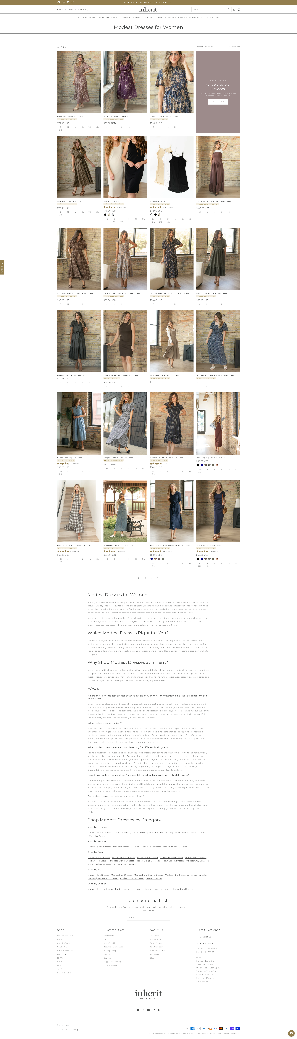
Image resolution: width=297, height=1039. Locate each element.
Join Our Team (156, 947)
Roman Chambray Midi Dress (69, 458)
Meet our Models (157, 951)
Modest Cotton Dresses (132, 878)
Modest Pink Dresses (195, 857)
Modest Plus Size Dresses (100, 889)
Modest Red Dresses (98, 861)
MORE (60, 965)
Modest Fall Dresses (151, 847)
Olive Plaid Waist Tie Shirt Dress (70, 201)
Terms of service (201, 1033)
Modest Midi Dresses (121, 875)
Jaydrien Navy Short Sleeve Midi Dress (166, 458)
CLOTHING (62, 947)
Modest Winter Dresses (175, 847)
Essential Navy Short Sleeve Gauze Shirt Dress (170, 545)
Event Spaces (156, 943)
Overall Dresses (154, 878)
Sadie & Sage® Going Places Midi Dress (120, 375)
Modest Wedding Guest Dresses (130, 832)
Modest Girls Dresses (182, 889)
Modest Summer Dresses (126, 847)
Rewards (61, 9)
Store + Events (156, 940)
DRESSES (61, 954)
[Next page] (165, 578)
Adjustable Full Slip (158, 201)
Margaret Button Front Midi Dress (118, 458)
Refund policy (175, 1033)
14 (158, 578)
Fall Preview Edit (65, 936)
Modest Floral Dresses (124, 864)
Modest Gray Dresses (197, 861)
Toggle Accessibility (112, 962)
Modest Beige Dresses (147, 861)
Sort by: (199, 47)
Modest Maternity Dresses (128, 889)
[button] (101, 17)
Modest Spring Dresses (99, 847)
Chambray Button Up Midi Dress (164, 116)
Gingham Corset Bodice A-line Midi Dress (75, 293)
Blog (70, 9)
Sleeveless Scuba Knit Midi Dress (164, 375)
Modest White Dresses (123, 857)
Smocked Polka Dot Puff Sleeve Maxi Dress (215, 375)
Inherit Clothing (161, 1033)
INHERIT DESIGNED (66, 951)
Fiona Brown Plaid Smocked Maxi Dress (74, 545)
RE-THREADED (64, 973)
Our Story (154, 936)
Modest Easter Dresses (160, 832)
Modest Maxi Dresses (98, 875)
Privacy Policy (109, 951)
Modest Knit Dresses (107, 878)
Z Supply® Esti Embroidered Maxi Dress (213, 201)
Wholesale (155, 954)
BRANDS (61, 962)
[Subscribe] (167, 918)
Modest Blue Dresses (147, 857)
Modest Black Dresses (99, 857)
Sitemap (107, 954)
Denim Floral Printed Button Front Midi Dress (169, 293)
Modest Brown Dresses (122, 861)
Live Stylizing (82, 9)
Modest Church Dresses (100, 832)
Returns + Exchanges (113, 947)
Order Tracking (110, 943)
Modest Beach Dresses (185, 832)
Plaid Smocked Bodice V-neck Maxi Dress (121, 293)
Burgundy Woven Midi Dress (115, 116)
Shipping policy (216, 1033)
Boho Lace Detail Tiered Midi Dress (211, 293)
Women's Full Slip (111, 201)
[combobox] (211, 9)
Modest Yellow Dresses (99, 864)
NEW (59, 940)
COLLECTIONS (63, 943)
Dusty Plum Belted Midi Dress (70, 116)
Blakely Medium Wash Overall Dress (118, 545)
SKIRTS (60, 958)
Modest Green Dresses (171, 857)
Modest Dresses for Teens (157, 889)
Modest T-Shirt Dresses (177, 875)
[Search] (228, 9)
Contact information (232, 1033)
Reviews (107, 958)
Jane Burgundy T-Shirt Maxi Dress (210, 458)
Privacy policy (188, 1033)
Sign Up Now (218, 102)
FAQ (105, 940)
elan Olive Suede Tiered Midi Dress (72, 375)
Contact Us (108, 936)
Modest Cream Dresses (172, 861)
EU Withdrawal (110, 965)
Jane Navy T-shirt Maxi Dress (208, 545)
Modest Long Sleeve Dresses (148, 875)
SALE (59, 969)
